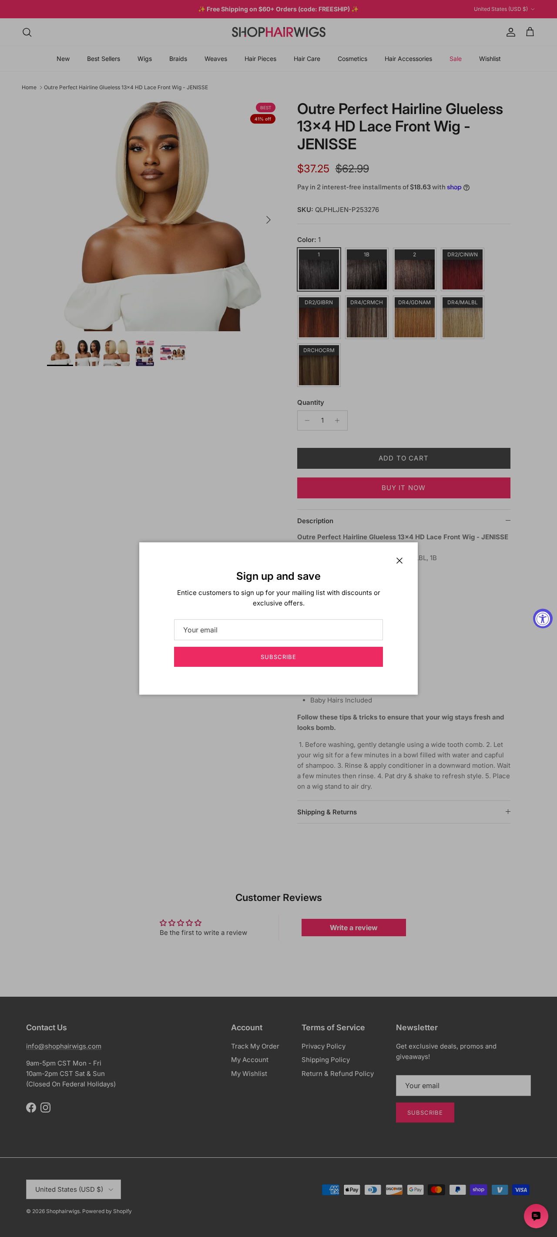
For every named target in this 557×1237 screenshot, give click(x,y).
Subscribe (278, 656)
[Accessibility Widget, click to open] (543, 619)
